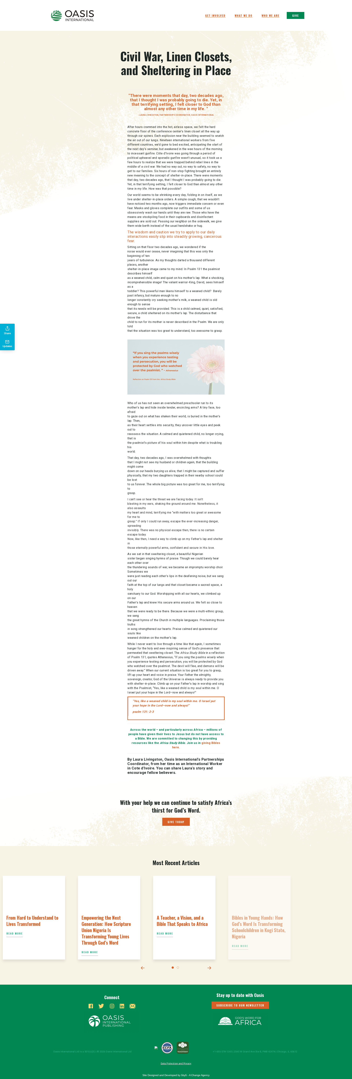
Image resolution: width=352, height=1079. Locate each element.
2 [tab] (178, 968)
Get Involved (215, 15)
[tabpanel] (34, 917)
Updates (7, 346)
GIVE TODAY (176, 822)
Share (7, 333)
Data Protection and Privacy (176, 1063)
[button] (240, 1005)
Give (295, 15)
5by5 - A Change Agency (195, 1075)
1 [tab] (173, 968)
